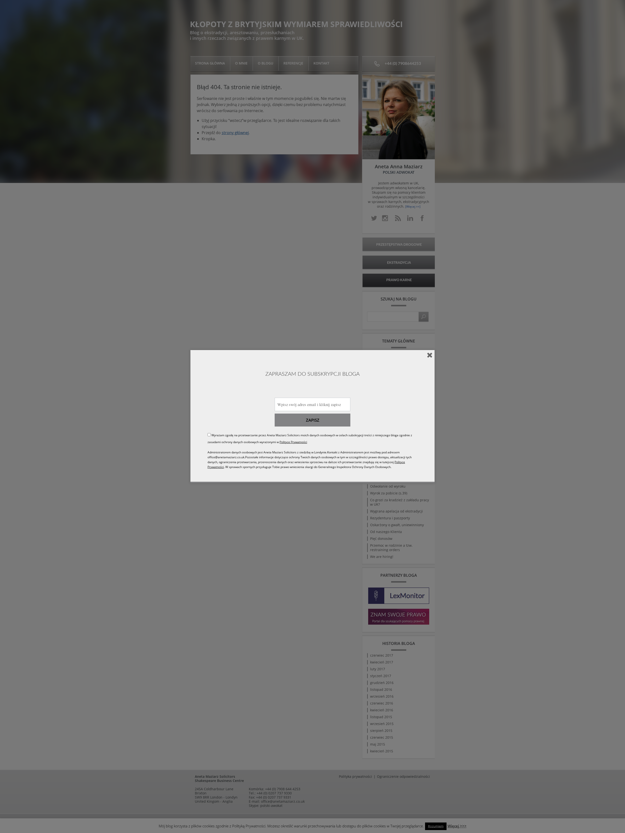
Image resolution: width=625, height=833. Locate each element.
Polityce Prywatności (293, 442)
